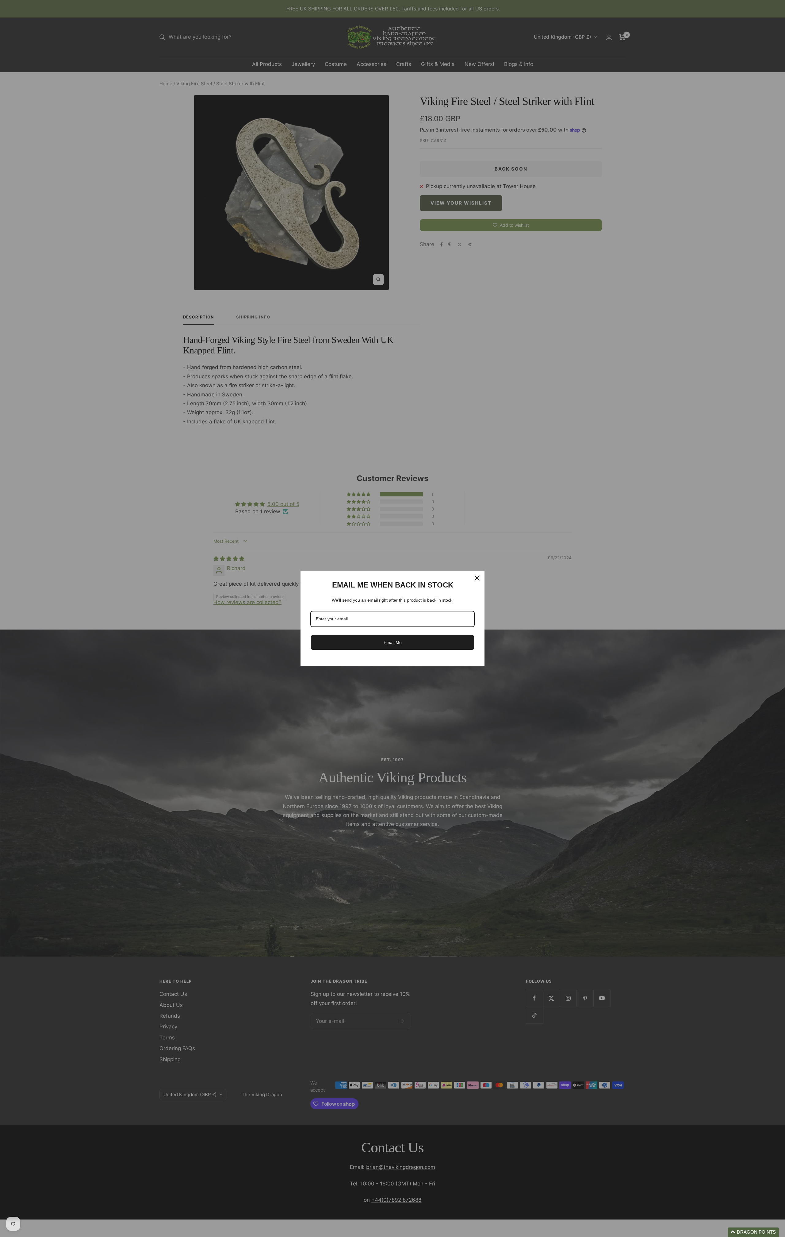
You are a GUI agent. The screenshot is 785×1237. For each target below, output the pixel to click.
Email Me (393, 642)
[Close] (477, 578)
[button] (753, 1232)
